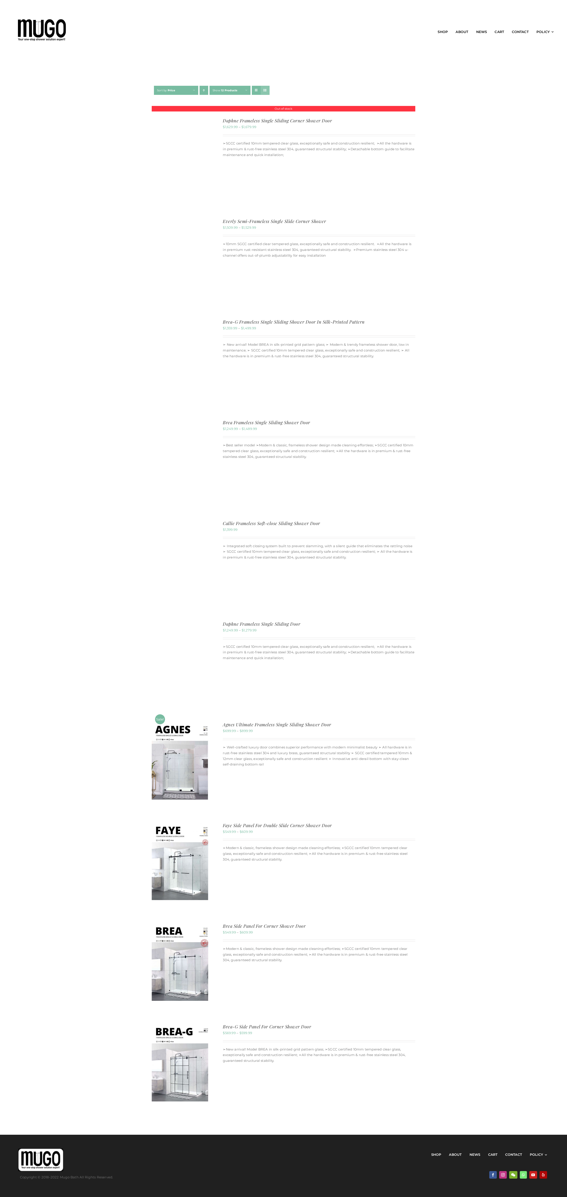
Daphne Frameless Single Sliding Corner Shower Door (277, 120)
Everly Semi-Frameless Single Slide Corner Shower (274, 221)
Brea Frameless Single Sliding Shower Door (266, 422)
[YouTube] (533, 1175)
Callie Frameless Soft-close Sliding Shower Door (271, 523)
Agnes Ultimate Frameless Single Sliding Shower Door (277, 724)
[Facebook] (493, 1175)
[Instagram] (503, 1175)
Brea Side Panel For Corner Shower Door (264, 926)
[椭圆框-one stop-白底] (40, 1150)
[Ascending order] (204, 90)
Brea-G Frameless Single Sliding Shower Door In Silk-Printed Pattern (294, 322)
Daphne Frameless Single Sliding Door (261, 624)
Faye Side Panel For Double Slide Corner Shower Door (277, 825)
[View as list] (265, 90)
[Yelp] (543, 1175)
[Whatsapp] (523, 1175)
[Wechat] (513, 1175)
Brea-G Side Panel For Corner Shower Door (267, 1026)
